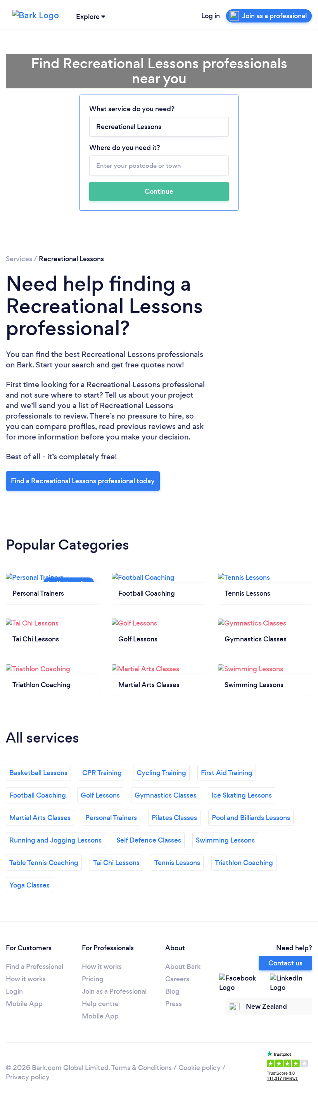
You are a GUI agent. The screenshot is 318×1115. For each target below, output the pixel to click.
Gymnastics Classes (166, 795)
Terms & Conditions (141, 1067)
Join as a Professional (114, 991)
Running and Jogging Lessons (55, 840)
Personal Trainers (111, 817)
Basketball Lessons (38, 772)
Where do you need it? (124, 147)
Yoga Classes (29, 885)
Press (173, 1003)
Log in (210, 16)
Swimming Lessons (225, 840)
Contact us (285, 963)
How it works (26, 979)
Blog (172, 991)
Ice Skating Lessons (241, 795)
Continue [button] (159, 191)
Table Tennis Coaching (43, 862)
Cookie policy (199, 1067)
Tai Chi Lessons (116, 862)
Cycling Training (161, 772)
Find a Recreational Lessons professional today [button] (83, 481)
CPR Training (102, 772)
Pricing (93, 979)
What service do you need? (132, 109)
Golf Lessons (100, 795)
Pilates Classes (174, 817)
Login (14, 991)
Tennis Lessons (177, 862)
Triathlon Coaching (244, 862)
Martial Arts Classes (40, 817)
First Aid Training (226, 772)
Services (19, 259)
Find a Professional (34, 966)
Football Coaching (37, 795)
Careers (177, 979)
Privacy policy (28, 1077)
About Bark (182, 966)
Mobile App (24, 1003)
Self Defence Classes (148, 840)
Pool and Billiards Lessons (251, 817)
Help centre (100, 1003)
